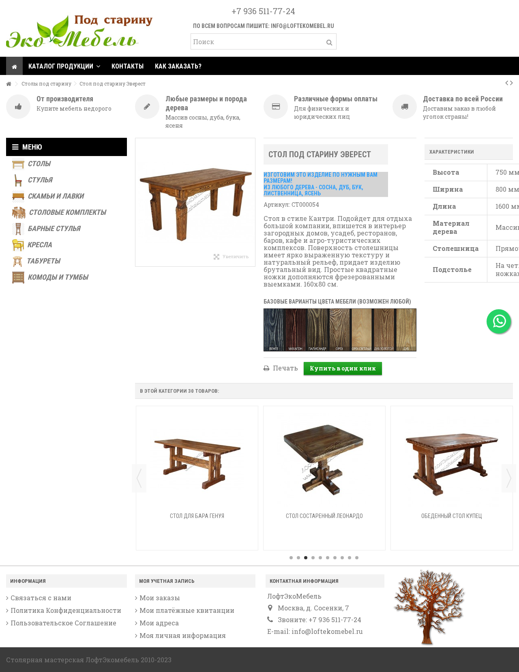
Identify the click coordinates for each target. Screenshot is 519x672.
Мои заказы (159, 598)
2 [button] (298, 557)
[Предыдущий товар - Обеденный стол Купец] (506, 82)
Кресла (39, 244)
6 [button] (327, 557)
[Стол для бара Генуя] (197, 460)
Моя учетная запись (167, 581)
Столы (38, 163)
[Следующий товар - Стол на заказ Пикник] (511, 82)
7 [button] (335, 557)
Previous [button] (139, 478)
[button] (64, 66)
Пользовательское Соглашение (63, 623)
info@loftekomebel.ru (302, 26)
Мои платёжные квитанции (186, 610)
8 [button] (342, 557)
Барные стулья (53, 228)
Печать (284, 368)
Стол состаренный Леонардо (324, 516)
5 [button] (320, 557)
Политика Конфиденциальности (66, 610)
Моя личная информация (182, 635)
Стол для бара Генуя (197, 516)
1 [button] (291, 557)
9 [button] (349, 557)
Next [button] (509, 478)
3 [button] (305, 557)
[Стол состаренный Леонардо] (324, 460)
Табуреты (42, 261)
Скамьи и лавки (55, 196)
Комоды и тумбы (57, 277)
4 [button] (313, 557)
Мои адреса (159, 623)
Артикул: (277, 204)
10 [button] (356, 557)
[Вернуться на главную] (8, 84)
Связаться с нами (41, 598)
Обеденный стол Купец (451, 516)
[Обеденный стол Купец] (452, 460)
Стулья (39, 179)
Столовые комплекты (66, 212)
